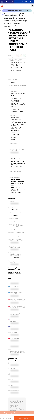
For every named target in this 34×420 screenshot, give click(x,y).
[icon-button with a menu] (32, 5)
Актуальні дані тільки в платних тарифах (17, 413)
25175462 (13, 97)
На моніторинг (24, 418)
